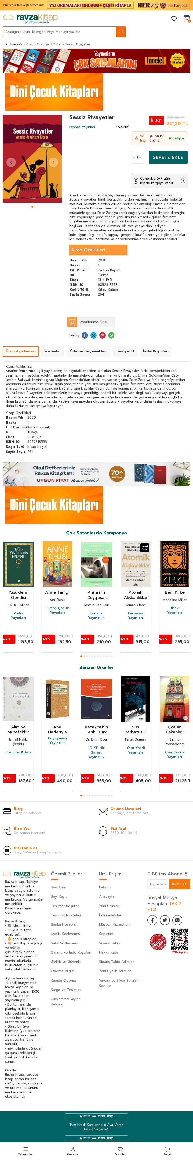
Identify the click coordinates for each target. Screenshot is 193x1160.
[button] (32, 207)
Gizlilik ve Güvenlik (66, 961)
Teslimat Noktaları (66, 915)
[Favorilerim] (174, 19)
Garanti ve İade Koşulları (71, 952)
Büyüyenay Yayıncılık (57, 740)
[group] (32, 158)
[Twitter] (165, 920)
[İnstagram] (177, 920)
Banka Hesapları (64, 924)
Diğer (57, 44)
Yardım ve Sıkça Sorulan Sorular (119, 983)
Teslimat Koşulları (65, 906)
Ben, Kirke (175, 592)
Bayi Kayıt (59, 896)
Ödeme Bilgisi (62, 971)
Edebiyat (43, 44)
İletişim (105, 887)
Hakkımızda (108, 952)
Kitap (29, 44)
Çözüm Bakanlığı (175, 730)
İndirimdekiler (110, 915)
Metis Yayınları (18, 615)
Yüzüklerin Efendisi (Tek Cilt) (18, 595)
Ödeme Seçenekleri (88, 351)
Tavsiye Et (125, 351)
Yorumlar (52, 351)
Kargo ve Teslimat (66, 989)
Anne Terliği (57, 592)
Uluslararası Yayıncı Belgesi (66, 1001)
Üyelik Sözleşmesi (66, 934)
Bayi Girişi (59, 887)
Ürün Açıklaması (21, 351)
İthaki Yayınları (174, 610)
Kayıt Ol (180, 884)
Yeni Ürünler (109, 906)
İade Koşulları (156, 351)
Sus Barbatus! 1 (136, 730)
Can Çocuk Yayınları (174, 754)
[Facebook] (152, 920)
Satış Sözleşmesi (65, 943)
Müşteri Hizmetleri (114, 924)
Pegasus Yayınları (135, 615)
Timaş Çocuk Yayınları (57, 610)
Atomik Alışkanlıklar (135, 595)
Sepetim (106, 934)
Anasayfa (15, 44)
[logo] (30, 19)
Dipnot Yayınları (82, 127)
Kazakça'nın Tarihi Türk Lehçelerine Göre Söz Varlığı (96, 730)
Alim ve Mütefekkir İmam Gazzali (18, 730)
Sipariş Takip (109, 943)
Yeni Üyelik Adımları (115, 971)
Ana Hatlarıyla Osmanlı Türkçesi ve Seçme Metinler (57, 730)
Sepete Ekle (168, 157)
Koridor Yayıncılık (96, 615)
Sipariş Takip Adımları (116, 961)
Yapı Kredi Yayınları (135, 750)
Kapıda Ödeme (63, 980)
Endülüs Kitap (18, 752)
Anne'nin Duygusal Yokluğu (96, 595)
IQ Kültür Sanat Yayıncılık (96, 753)
